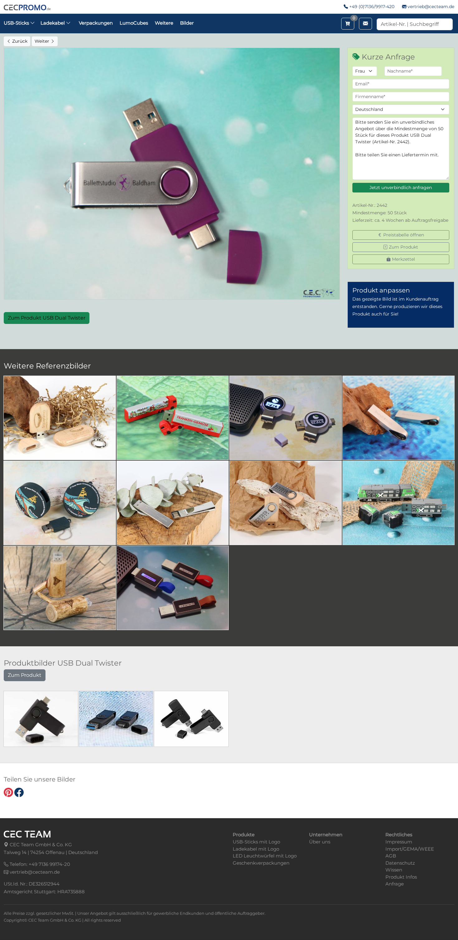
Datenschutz (400, 863)
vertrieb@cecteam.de (431, 6)
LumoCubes (134, 23)
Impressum (398, 842)
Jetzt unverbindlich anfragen (401, 187)
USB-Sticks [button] (17, 23)
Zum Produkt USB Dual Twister (46, 318)
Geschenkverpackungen (261, 863)
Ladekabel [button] (53, 23)
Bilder (187, 23)
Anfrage (394, 884)
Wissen (393, 870)
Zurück (19, 41)
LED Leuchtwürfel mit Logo (265, 856)
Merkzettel (403, 259)
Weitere (164, 23)
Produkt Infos (401, 877)
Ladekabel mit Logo (256, 849)
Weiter (42, 41)
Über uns (319, 842)
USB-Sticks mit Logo (256, 842)
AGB (390, 856)
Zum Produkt (403, 247)
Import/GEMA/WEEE (409, 849)
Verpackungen (96, 23)
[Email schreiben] (365, 24)
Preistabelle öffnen (403, 235)
